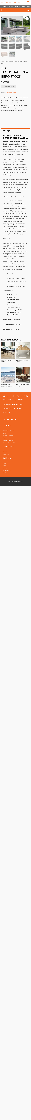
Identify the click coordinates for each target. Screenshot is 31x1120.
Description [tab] (8, 131)
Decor (4, 433)
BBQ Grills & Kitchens (9, 430)
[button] (25, 2)
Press (4, 465)
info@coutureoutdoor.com (13, 413)
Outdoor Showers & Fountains (11, 443)
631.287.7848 (17, 408)
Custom (5, 451)
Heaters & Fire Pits (8, 435)
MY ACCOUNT (26, 6)
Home (2, 61)
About (4, 463)
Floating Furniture (8, 440)
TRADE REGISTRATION (7, 6)
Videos (5, 468)
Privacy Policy (7, 470)
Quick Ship (6, 454)
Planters (5, 438)
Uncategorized (9, 61)
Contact (5, 472)
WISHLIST (17, 6)
